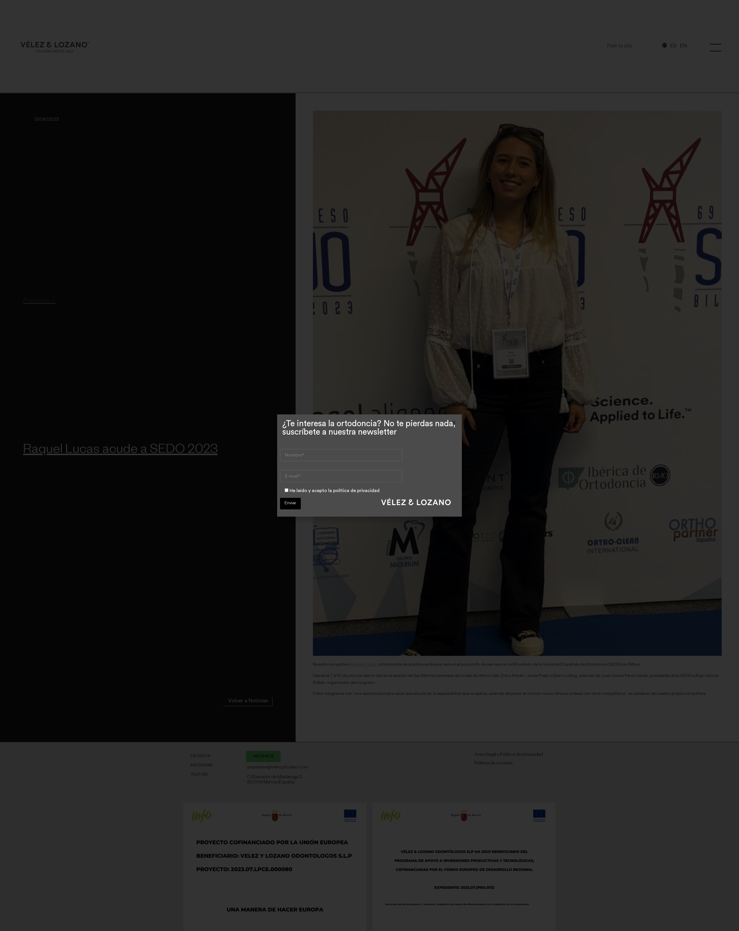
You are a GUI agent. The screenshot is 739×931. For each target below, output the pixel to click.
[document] (369, 465)
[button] (454, 422)
